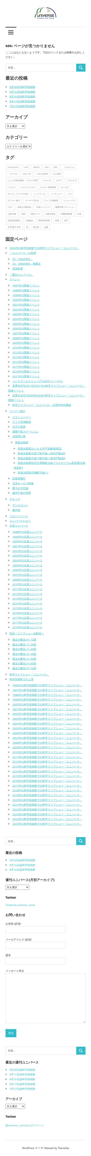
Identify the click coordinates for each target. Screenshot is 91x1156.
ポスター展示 (14, 200)
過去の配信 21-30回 (24, 649)
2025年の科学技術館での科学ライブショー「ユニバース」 (47, 824)
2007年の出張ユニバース (27, 575)
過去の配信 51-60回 (24, 663)
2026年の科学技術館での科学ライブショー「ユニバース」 (44, 248)
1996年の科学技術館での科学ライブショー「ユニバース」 (47, 685)
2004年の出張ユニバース (27, 560)
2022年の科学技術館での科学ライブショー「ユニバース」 (47, 809)
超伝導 (36, 227)
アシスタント (20, 505)
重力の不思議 (20, 488)
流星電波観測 (14, 220)
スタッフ (14, 499)
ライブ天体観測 (51, 200)
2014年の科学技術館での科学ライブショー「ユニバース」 (47, 771)
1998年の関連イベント (26, 290)
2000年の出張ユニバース (27, 541)
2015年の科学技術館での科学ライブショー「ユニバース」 (47, 776)
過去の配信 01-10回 (24, 639)
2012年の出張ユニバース (27, 594)
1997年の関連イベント (26, 285)
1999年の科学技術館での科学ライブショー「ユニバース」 (47, 699)
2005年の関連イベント (26, 324)
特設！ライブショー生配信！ (26, 633)
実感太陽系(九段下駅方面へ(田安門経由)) (41, 458)
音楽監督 (17, 268)
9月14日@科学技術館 (22, 92)
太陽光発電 (50, 214)
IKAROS (36, 167)
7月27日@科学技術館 (22, 106)
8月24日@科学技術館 (22, 96)
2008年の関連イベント (26, 338)
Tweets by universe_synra (20, 905)
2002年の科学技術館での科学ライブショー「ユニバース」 (47, 714)
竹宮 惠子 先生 (14, 227)
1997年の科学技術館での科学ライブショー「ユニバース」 (47, 690)
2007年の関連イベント (26, 333)
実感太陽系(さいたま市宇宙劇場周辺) (39, 448)
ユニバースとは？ (20, 521)
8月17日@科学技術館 (22, 101)
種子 (66, 220)
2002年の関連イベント (26, 309)
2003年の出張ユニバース (27, 556)
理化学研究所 (44, 220)
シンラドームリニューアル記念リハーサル (37, 381)
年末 (79, 214)
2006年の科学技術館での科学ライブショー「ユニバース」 (47, 733)
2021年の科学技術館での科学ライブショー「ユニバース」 (47, 805)
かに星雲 (57, 173)
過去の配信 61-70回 (24, 668)
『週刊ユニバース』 (21, 275)
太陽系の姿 (19, 436)
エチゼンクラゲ (28, 187)
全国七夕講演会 (24, 207)
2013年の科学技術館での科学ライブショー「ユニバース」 (47, 766)
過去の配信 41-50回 (24, 659)
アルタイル (68, 167)
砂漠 (57, 220)
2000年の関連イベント (26, 300)
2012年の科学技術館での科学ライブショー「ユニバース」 (47, 762)
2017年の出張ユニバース (27, 618)
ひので (59, 180)
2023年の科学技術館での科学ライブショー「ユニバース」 (47, 814)
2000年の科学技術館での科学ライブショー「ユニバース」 (47, 704)
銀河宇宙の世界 (21, 493)
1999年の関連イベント (26, 295)
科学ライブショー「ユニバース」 (29, 674)
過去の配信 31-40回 (24, 654)
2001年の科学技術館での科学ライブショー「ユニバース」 (47, 709)
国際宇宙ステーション (65, 207)
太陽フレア (35, 214)
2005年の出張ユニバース (27, 565)
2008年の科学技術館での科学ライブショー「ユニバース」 (47, 743)
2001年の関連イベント (26, 305)
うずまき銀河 (42, 173)
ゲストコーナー (21, 417)
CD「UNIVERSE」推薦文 (26, 264)
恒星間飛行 (19, 478)
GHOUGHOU (13, 167)
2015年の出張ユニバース (27, 608)
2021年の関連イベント (26, 376)
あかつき (27, 173)
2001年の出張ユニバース (27, 546)
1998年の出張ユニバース (27, 532)
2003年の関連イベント (26, 314)
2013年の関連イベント (26, 357)
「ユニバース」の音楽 (22, 253)
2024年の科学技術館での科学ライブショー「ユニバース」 (47, 819)
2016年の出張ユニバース (27, 613)
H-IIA (26, 167)
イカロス (12, 187)
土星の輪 (12, 214)
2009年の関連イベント (26, 343)
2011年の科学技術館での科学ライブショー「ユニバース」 (47, 757)
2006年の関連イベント (26, 328)
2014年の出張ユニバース (27, 603)
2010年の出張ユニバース (27, 584)
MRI (55, 167)
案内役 (16, 510)
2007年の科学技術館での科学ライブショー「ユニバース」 (47, 738)
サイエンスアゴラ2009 (18, 193)
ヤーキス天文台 (32, 200)
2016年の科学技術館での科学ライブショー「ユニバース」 (47, 781)
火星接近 (29, 220)
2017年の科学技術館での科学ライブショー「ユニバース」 (47, 786)
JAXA (47, 167)
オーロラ (13, 173)
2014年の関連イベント (26, 362)
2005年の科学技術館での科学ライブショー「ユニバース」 (47, 728)
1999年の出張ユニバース (27, 537)
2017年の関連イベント (26, 367)
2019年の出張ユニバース (27, 627)
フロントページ (18, 516)
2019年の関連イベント (26, 371)
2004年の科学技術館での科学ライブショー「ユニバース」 (47, 723)
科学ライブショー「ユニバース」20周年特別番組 (41, 405)
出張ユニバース (43, 207)
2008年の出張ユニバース (27, 580)
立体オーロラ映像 (23, 483)
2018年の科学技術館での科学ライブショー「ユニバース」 (47, 790)
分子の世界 (19, 427)
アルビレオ (72, 180)
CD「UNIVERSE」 (22, 259)
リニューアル (69, 200)
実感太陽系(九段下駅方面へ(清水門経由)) (41, 453)
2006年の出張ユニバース (27, 570)
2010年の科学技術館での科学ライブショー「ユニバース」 (47, 752)
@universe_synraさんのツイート (25, 1125)
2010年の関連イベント (26, 348)
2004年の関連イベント (26, 319)
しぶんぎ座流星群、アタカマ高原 (23, 180)
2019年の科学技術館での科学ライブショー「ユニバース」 (47, 795)
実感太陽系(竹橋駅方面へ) (33, 472)
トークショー (57, 193)
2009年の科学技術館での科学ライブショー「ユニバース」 (47, 747)
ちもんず (47, 180)
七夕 (10, 207)
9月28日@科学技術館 (22, 87)
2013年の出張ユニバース (27, 599)
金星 (46, 227)
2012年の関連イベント (26, 352)
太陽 (23, 214)
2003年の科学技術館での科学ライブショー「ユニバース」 (47, 719)
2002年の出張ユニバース (27, 551)
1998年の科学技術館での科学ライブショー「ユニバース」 (47, 695)
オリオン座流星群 (48, 187)
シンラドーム (40, 193)
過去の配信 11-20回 (24, 644)
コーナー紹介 (17, 411)
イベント (14, 279)
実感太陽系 (21, 442)
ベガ (70, 193)
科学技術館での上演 (21, 679)
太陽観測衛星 (66, 214)
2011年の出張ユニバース (27, 589)
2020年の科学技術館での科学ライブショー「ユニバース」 (47, 800)
